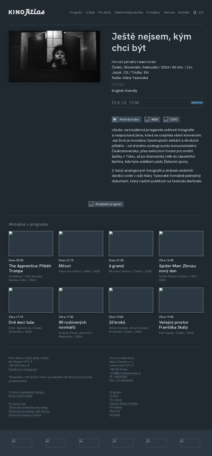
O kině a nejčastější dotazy (26, 392)
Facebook (15, 369)
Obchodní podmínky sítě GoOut (29, 411)
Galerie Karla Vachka (129, 12)
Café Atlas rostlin (37, 358)
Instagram (30, 369)
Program (76, 12)
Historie (169, 12)
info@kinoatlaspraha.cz (125, 373)
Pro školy (104, 12)
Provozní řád (17, 404)
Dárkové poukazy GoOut (25, 415)
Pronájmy (153, 12)
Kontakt (183, 12)
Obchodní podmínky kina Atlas (28, 407)
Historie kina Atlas (21, 396)
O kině (90, 12)
